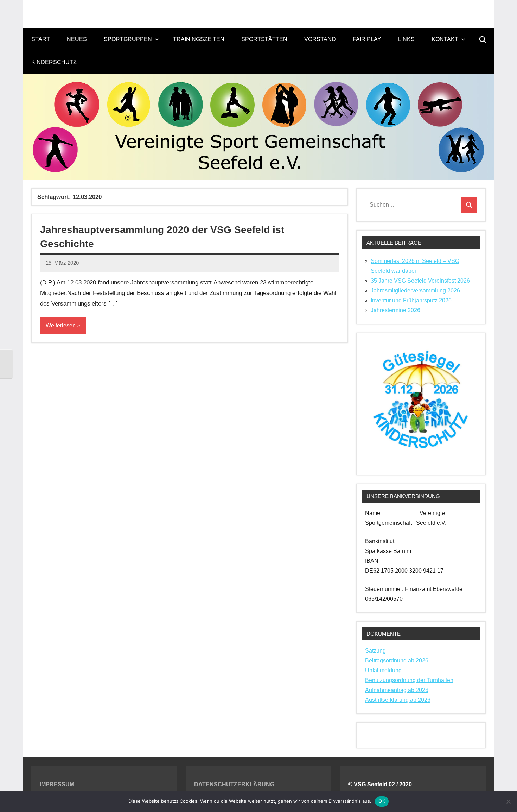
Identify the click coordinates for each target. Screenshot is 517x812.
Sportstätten (264, 39)
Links (406, 39)
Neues (77, 39)
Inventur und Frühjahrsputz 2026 (411, 300)
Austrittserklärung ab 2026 (397, 700)
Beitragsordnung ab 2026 (396, 660)
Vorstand (320, 39)
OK (381, 801)
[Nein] (508, 801)
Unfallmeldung (383, 670)
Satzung (375, 651)
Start (40, 39)
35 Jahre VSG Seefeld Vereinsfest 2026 (420, 281)
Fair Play (367, 39)
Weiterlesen (61, 325)
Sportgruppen (128, 39)
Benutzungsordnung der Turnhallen (409, 680)
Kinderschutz (54, 62)
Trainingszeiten (198, 39)
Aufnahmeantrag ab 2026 (396, 690)
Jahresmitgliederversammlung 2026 (415, 291)
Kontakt (445, 39)
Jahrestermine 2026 (395, 310)
